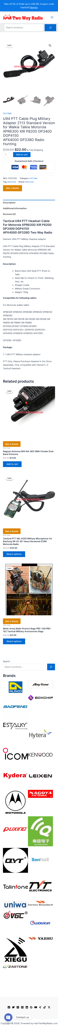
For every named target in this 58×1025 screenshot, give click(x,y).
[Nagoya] (40, 793)
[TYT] (40, 886)
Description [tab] (9, 202)
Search (6, 661)
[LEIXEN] (40, 775)
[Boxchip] (40, 697)
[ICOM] (15, 753)
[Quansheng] (40, 831)
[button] (50, 45)
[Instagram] (18, 1007)
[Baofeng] (15, 707)
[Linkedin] (26, 1007)
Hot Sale (7, 113)
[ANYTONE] (40, 684)
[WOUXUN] (40, 922)
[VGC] (15, 914)
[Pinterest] (22, 1007)
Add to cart (22, 154)
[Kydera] (15, 775)
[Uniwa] (15, 904)
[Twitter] (13, 1007)
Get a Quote (12, 188)
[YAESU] (40, 938)
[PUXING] (15, 828)
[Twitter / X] (49, 1007)
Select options (14, 554)
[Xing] (40, 1007)
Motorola (11, 182)
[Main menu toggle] (52, 17)
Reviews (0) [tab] (9, 214)
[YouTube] (35, 1007)
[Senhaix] (40, 860)
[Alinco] (15, 687)
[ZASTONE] (15, 966)
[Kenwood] (40, 754)
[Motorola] (15, 802)
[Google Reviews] (31, 1007)
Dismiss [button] (34, 7)
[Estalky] (15, 725)
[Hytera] (40, 733)
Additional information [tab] (15, 208)
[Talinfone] (15, 886)
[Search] (50, 27)
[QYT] (15, 860)
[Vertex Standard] (40, 903)
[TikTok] (44, 1007)
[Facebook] (9, 1007)
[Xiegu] (15, 949)
